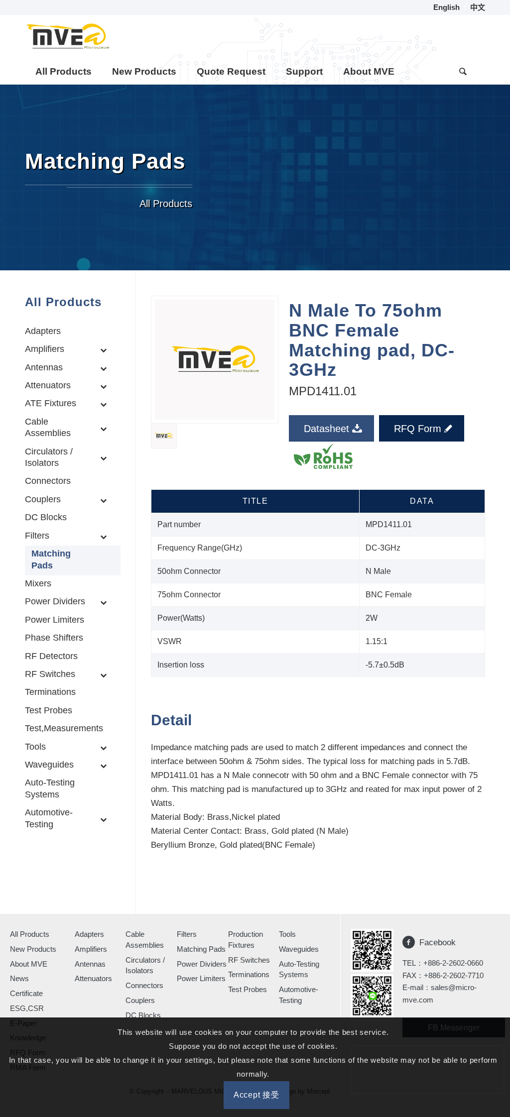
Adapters (89, 934)
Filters (187, 934)
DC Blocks (143, 1015)
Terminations (248, 974)
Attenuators (93, 978)
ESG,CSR (27, 1008)
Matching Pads (201, 949)
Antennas (90, 964)
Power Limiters (201, 978)
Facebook (437, 942)
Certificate (26, 993)
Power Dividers (202, 964)
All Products (29, 934)
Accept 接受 (256, 1095)
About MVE (28, 964)
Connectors (144, 985)
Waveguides (299, 949)
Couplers (140, 1000)
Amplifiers (91, 949)
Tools (287, 934)
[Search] (462, 71)
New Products (33, 949)
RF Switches (249, 960)
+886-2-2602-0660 (453, 963)
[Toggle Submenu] (103, 350)
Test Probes (247, 989)
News (19, 978)
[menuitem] (446, 7)
